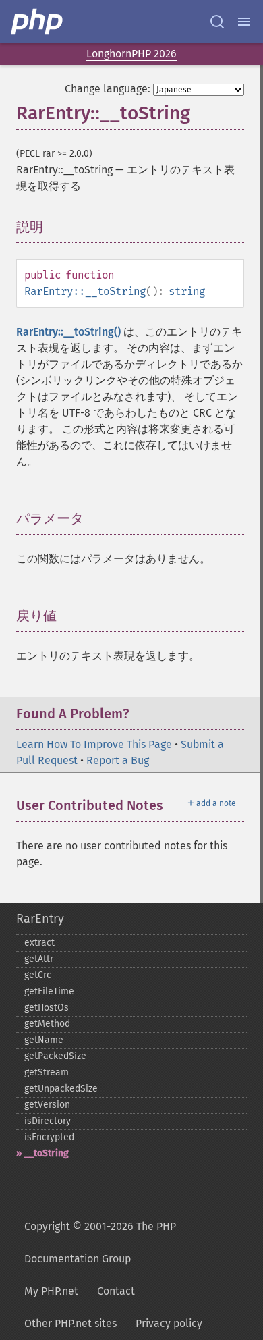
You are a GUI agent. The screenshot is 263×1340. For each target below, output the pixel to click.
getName (43, 1040)
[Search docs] (217, 21)
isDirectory (47, 1121)
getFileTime (49, 991)
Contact (116, 1291)
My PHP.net (51, 1291)
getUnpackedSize (61, 1088)
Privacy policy (169, 1323)
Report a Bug (117, 760)
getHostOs (46, 1007)
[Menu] (244, 21)
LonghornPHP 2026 (131, 53)
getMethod (47, 1023)
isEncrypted (49, 1137)
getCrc (37, 975)
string (187, 291)
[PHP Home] (38, 21)
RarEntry (40, 918)
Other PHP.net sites (70, 1323)
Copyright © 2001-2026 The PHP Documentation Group (100, 1242)
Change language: (107, 88)
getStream (46, 1072)
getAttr (38, 959)
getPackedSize (55, 1056)
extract (39, 942)
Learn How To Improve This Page (94, 744)
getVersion (47, 1104)
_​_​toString (46, 1153)
